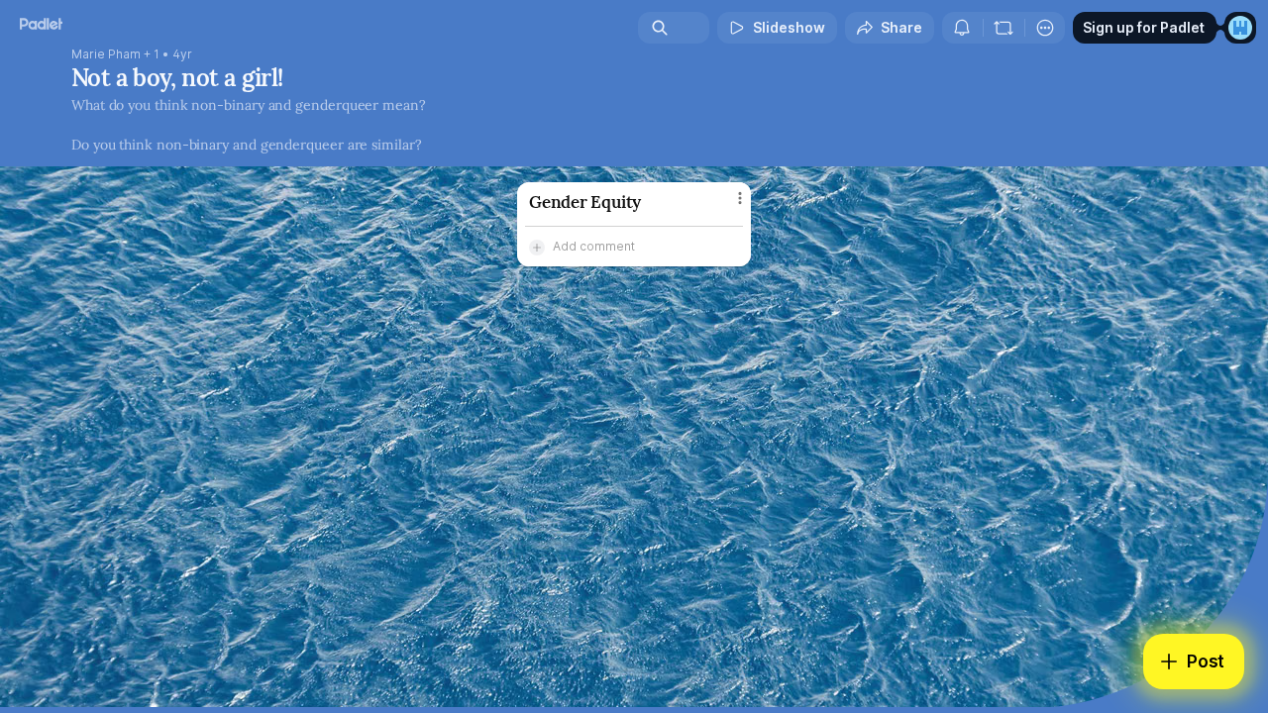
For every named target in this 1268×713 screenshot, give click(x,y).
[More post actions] (740, 198)
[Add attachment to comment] (537, 246)
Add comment (594, 246)
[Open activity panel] (962, 28)
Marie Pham (106, 54)
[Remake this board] (1003, 28)
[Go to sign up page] (1240, 28)
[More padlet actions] (1045, 28)
